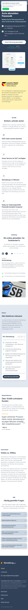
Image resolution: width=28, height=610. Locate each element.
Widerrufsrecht (5, 602)
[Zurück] (4, 423)
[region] (14, 422)
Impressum (4, 591)
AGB (2, 598)
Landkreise (4, 572)
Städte (3, 568)
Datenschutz (4, 595)
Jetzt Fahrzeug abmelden (14, 42)
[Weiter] (24, 423)
